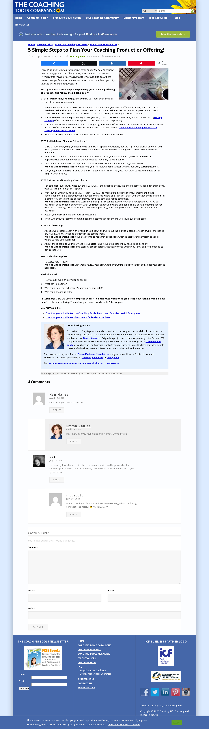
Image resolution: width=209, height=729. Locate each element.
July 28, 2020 (56, 460)
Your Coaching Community (102, 17)
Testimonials (86, 679)
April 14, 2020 (56, 398)
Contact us (85, 683)
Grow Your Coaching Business (71, 44)
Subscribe (24, 688)
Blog (177, 17)
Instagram (113, 357)
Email (111, 590)
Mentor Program (133, 17)
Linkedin (86, 357)
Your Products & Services (103, 44)
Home (18, 17)
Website (32, 608)
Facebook (97, 357)
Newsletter (22, 24)
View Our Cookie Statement (124, 724)
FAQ (80, 666)
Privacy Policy (86, 687)
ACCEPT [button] (176, 722)
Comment (33, 547)
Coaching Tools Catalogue (94, 645)
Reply (57, 410)
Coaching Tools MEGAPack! (94, 653)
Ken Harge (59, 394)
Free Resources (158, 17)
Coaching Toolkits (89, 649)
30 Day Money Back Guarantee (95, 673)
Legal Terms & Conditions (93, 670)
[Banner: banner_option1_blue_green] (104, 39)
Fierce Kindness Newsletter (93, 354)
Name (31, 590)
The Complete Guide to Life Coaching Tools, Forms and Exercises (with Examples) (93, 313)
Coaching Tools (36, 17)
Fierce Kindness (92, 338)
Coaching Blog (45, 44)
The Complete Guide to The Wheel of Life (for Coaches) (78, 317)
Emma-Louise (78, 426)
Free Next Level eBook (67, 17)
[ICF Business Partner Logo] (166, 664)
